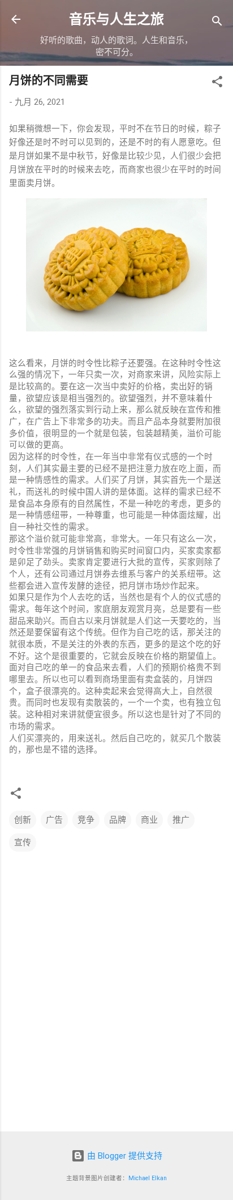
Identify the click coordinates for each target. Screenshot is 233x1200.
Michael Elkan (147, 1178)
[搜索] (217, 23)
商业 (149, 820)
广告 (54, 820)
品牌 (117, 820)
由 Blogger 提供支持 (123, 1156)
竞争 (85, 820)
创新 (22, 820)
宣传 (22, 842)
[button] (217, 83)
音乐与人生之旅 (116, 19)
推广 (180, 820)
